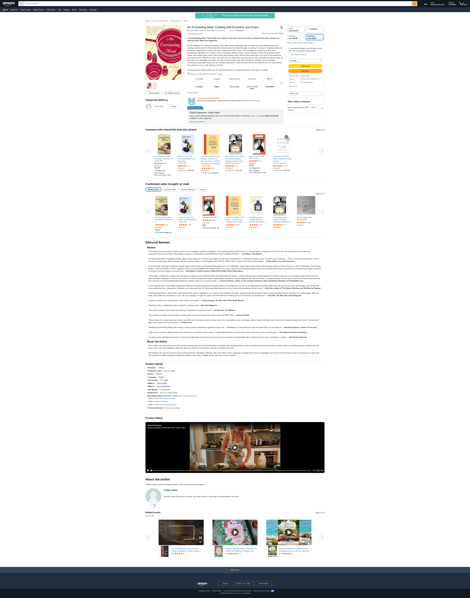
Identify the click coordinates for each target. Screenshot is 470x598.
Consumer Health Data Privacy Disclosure (237, 591)
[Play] (147, 470)
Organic (186, 21)
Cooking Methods (176, 21)
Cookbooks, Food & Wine (159, 21)
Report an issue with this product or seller (206, 74)
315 (214, 220)
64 (261, 225)
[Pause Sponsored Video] (201, 538)
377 (285, 225)
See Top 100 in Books (187, 396)
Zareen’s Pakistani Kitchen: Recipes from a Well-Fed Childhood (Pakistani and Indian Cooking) (241, 550)
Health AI (14, 10)
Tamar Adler (194, 30)
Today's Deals (25, 10)
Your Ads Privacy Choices (261, 591)
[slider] (231, 470)
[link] (164, 157)
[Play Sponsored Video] (235, 532)
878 (237, 225)
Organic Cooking (160, 401)
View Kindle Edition (197, 122)
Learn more (255, 116)
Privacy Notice (217, 591)
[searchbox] (218, 3)
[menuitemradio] (318, 470)
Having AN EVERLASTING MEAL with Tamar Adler (166, 428)
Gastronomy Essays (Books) (165, 405)
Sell (59, 10)
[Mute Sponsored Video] (201, 542)
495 (308, 222)
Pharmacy (83, 10)
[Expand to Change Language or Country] (427, 4)
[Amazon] (9, 4)
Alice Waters (211, 30)
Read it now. (255, 101)
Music (74, 10)
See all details (192, 93)
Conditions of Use (204, 591)
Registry (66, 10)
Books (147, 21)
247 (166, 225)
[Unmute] (322, 470)
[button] (5, 9)
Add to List (294, 93)
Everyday (93, 10)
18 (190, 225)
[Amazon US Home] (202, 584)
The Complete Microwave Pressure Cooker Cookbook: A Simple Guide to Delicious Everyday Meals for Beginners (186, 550)
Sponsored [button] (148, 516)
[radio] (296, 29)
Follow (173, 106)
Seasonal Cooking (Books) (164, 398)
